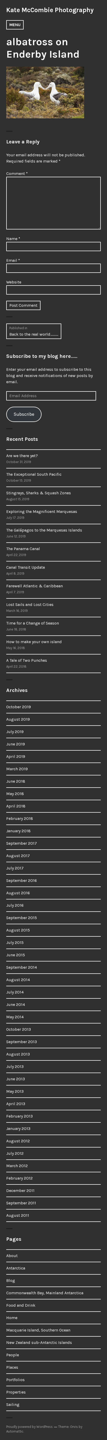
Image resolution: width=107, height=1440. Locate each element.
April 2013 (15, 1103)
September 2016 (21, 880)
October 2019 (18, 706)
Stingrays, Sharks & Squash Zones (38, 492)
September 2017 (21, 843)
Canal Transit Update (25, 567)
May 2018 (15, 793)
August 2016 (18, 892)
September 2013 (21, 1041)
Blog (10, 1280)
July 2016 (15, 905)
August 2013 (18, 1054)
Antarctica (15, 1268)
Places (12, 1367)
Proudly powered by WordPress (29, 1427)
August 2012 (18, 1140)
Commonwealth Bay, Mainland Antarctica (44, 1292)
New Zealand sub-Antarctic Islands (39, 1342)
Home (11, 1317)
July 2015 (15, 942)
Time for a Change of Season (32, 623)
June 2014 (15, 1004)
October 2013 (18, 1029)
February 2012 (19, 1178)
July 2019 (15, 731)
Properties (16, 1392)
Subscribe (24, 414)
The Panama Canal (23, 548)
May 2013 (15, 1091)
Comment (17, 173)
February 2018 (19, 818)
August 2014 (18, 979)
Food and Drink (20, 1305)
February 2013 (19, 1116)
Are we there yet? (22, 455)
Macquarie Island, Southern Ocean (38, 1330)
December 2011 (20, 1190)
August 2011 (17, 1215)
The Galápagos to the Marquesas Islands (44, 530)
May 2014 (15, 1016)
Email (13, 260)
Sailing (12, 1404)
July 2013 (15, 1066)
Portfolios (15, 1379)
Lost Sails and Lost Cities (30, 604)
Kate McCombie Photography (50, 10)
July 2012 (15, 1153)
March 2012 (17, 1165)
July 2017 (15, 868)
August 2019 (18, 719)
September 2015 (21, 917)
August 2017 (18, 855)
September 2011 (21, 1202)
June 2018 (15, 781)
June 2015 (15, 954)
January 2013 (18, 1128)
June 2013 (15, 1078)
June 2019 (15, 744)
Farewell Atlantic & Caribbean (34, 585)
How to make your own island (34, 641)
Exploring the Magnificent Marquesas (41, 511)
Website (13, 282)
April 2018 (15, 806)
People (12, 1354)
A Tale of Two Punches (26, 660)
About (12, 1255)
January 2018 (18, 830)
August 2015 (18, 930)
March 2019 (17, 768)
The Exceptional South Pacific (34, 474)
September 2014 (21, 967)
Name (13, 238)
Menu (15, 24)
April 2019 (15, 756)
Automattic (14, 1431)
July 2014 (15, 992)
